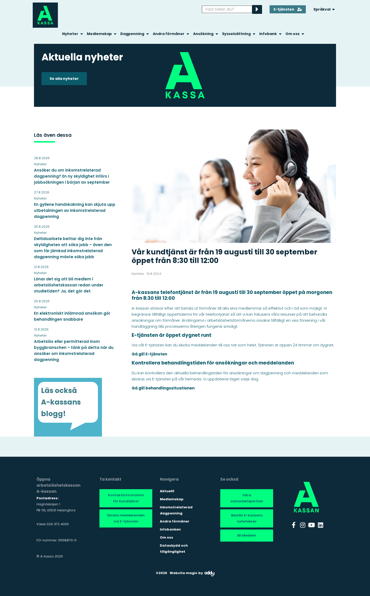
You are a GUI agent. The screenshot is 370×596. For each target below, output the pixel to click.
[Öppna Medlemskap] (115, 34)
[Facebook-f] (293, 525)
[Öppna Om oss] (303, 34)
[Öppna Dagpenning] (147, 34)
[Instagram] (302, 525)
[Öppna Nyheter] (82, 34)
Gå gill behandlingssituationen (163, 388)
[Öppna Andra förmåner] (188, 34)
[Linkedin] (320, 525)
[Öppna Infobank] (280, 34)
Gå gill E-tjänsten (149, 354)
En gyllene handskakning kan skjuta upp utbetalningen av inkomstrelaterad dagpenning (74, 210)
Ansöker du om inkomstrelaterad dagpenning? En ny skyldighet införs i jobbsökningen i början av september (72, 176)
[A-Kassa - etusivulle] (45, 15)
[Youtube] (311, 525)
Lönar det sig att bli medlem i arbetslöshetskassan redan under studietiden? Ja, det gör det (68, 285)
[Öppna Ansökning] (217, 34)
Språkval (321, 9)
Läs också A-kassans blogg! (61, 402)
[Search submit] (257, 9)
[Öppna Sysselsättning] (254, 34)
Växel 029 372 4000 (52, 524)
